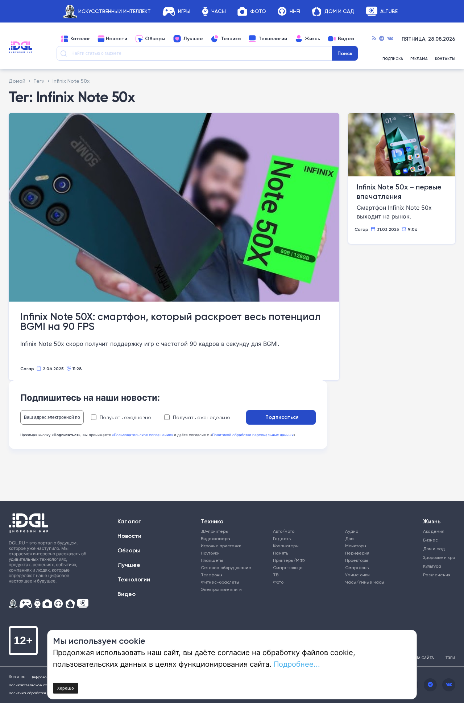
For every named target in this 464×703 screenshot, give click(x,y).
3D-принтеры (214, 531)
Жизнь (312, 39)
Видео (346, 39)
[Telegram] (381, 39)
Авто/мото (283, 531)
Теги (39, 81)
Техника (231, 39)
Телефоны (211, 574)
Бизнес (430, 540)
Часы (218, 11)
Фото (258, 11)
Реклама (419, 59)
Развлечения (436, 574)
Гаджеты (282, 538)
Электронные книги (221, 589)
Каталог (80, 39)
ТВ (275, 574)
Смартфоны (357, 567)
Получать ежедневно (125, 417)
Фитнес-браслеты (220, 582)
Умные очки (357, 574)
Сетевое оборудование (226, 567)
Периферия (357, 553)
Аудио (351, 531)
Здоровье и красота (436, 557)
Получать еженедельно (201, 417)
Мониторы (355, 545)
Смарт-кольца (288, 567)
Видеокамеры (215, 538)
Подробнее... (297, 664)
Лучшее (193, 39)
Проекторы (356, 560)
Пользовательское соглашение (37, 685)
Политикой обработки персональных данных (252, 434)
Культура (432, 566)
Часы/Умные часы (364, 582)
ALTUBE (389, 11)
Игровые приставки (221, 545)
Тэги (450, 657)
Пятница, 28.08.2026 (428, 39)
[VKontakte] (390, 39)
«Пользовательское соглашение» (142, 434)
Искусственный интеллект (114, 11)
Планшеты (212, 560)
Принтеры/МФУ (289, 560)
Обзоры (155, 39)
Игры (184, 11)
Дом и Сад (339, 11)
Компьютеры (286, 545)
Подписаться (281, 417)
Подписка (392, 59)
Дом (349, 538)
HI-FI (295, 11)
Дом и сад (434, 548)
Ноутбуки (210, 553)
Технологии (272, 39)
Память (280, 553)
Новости (116, 39)
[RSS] (374, 39)
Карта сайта (421, 657)
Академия (433, 531)
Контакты (445, 59)
